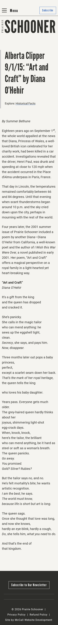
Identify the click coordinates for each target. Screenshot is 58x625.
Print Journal (11, 35)
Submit (35, 35)
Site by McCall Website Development (28, 619)
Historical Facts (25, 103)
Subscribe (37, 42)
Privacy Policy (16, 614)
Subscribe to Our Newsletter (29, 585)
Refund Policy (39, 614)
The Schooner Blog (15, 42)
